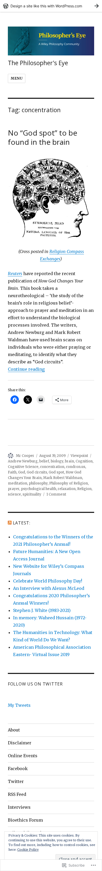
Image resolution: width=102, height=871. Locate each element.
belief (44, 461)
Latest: (21, 523)
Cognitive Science (23, 467)
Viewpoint (79, 455)
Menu (16, 78)
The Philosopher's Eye (38, 63)
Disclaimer (19, 742)
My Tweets (19, 705)
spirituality (31, 494)
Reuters (15, 273)
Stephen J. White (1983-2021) (42, 610)
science (14, 494)
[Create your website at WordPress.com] (51, 6)
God (21, 472)
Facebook (18, 768)
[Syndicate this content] (10, 523)
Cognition (84, 461)
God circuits (37, 472)
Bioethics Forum (25, 820)
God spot (56, 472)
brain (69, 461)
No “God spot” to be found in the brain (42, 137)
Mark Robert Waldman (62, 478)
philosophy (38, 483)
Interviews (19, 807)
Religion (84, 489)
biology (57, 461)
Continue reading (26, 369)
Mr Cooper (25, 455)
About (14, 730)
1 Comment (56, 494)
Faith (12, 472)
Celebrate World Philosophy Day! (47, 581)
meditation (17, 483)
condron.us (75, 467)
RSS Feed (17, 794)
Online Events (22, 755)
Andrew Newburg (23, 461)
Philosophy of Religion (68, 483)
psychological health (38, 489)
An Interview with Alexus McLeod (48, 588)
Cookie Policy (28, 850)
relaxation (67, 489)
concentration (52, 467)
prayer (13, 489)
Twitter (16, 781)
